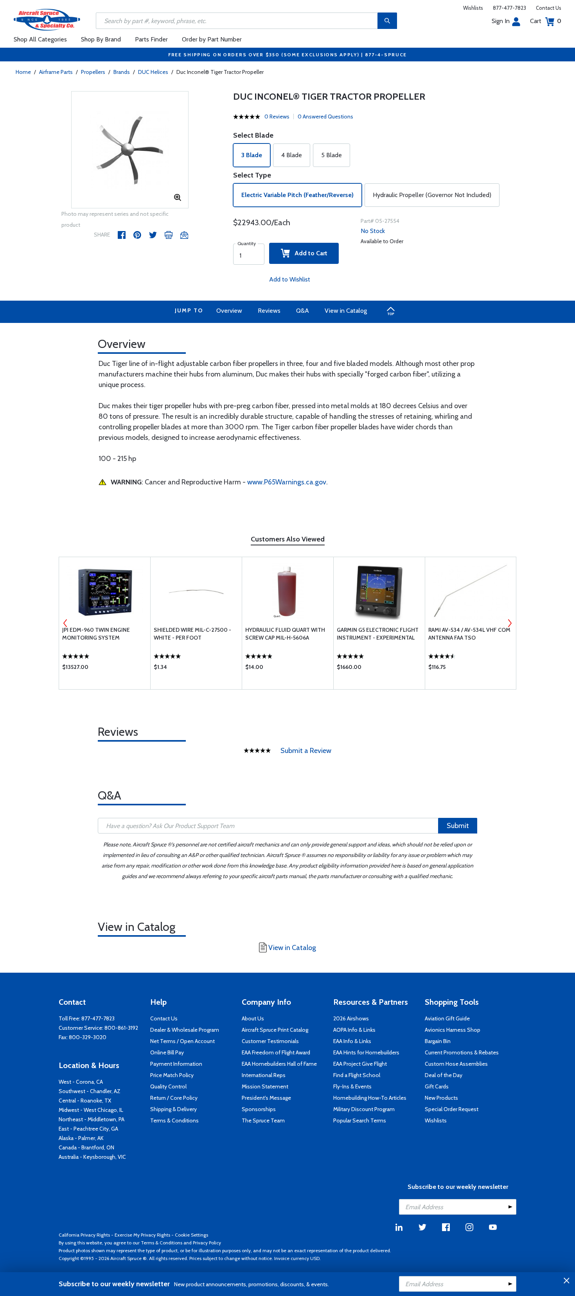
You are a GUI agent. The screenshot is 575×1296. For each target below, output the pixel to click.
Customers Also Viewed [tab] (288, 539)
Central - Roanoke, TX (85, 1100)
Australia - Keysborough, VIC (92, 1156)
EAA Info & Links (352, 1041)
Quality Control (168, 1086)
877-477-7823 (509, 8)
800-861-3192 (121, 1027)
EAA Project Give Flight (360, 1063)
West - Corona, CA (81, 1081)
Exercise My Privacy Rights (142, 1235)
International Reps (264, 1075)
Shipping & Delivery (173, 1109)
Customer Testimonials (270, 1041)
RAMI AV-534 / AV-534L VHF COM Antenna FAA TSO (469, 633)
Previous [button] (65, 623)
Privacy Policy (207, 1243)
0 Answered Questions (325, 116)
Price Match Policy (172, 1075)
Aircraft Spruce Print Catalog (275, 1029)
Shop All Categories (40, 39)
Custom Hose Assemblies (456, 1063)
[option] (130, 150)
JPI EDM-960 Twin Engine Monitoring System (96, 633)
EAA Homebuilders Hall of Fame (279, 1063)
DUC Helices (153, 71)
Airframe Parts (56, 71)
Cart (545, 21)
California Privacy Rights (84, 1235)
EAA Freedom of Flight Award (276, 1052)
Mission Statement (265, 1086)
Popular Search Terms (359, 1120)
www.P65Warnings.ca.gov (286, 482)
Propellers (93, 71)
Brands (121, 71)
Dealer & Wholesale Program (184, 1029)
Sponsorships (259, 1109)
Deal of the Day (443, 1075)
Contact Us (548, 8)
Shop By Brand (101, 39)
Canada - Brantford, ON (86, 1147)
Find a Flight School (356, 1075)
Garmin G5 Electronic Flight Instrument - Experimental (378, 633)
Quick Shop (104, 668)
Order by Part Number (212, 39)
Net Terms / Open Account (182, 1041)
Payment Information (176, 1063)
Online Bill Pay (167, 1052)
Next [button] (509, 623)
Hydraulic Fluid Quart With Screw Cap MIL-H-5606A (285, 633)
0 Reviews (276, 116)
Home (23, 71)
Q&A (302, 310)
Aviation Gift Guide (447, 1018)
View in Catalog (346, 310)
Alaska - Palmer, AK (81, 1138)
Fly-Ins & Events (352, 1086)
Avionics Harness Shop (452, 1029)
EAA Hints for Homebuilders (366, 1052)
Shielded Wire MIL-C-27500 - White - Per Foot (192, 633)
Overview (229, 310)
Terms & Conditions (174, 1120)
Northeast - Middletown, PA (91, 1119)
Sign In (501, 21)
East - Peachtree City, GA (88, 1128)
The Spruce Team (263, 1120)
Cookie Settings (191, 1235)
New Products (441, 1097)
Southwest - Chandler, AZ (89, 1091)
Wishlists (473, 8)
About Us (253, 1018)
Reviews (269, 310)
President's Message (266, 1097)
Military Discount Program (364, 1109)
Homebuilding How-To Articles (369, 1097)
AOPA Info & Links (354, 1029)
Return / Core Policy (174, 1097)
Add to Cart (308, 253)
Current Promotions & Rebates (462, 1052)
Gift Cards (437, 1086)
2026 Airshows (351, 1018)
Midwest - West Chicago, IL (91, 1109)
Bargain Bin (438, 1041)
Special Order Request (451, 1109)
